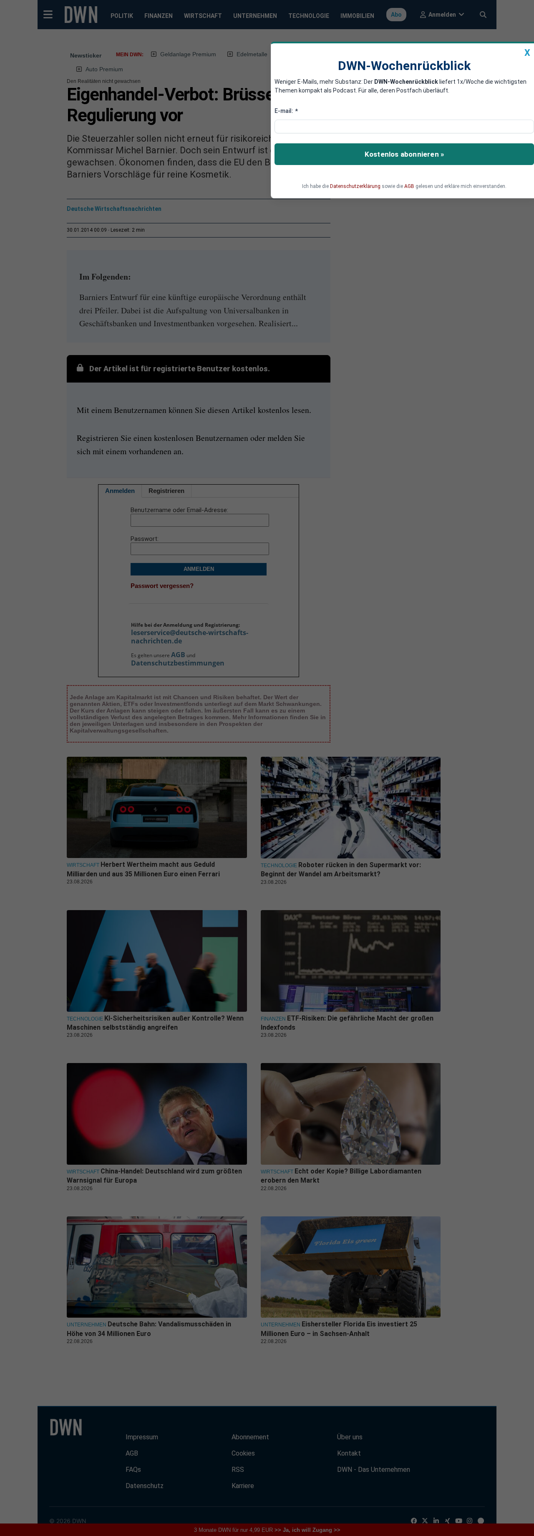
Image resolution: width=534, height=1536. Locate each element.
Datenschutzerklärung (355, 186)
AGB (409, 186)
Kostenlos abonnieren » (404, 154)
